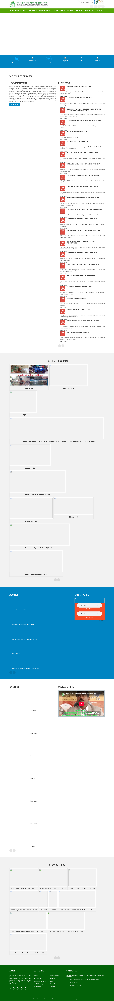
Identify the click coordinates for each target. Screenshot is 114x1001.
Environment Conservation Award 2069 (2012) (25, 639)
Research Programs (40, 981)
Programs (31, 10)
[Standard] (43, 899)
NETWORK (70, 10)
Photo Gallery (54, 984)
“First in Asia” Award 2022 (19, 610)
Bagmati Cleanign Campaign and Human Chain (81, 275)
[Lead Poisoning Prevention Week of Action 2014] (77, 899)
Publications (37, 987)
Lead (33, 846)
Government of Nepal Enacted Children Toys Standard (84, 209)
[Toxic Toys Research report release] (82, 877)
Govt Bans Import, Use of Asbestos (78, 332)
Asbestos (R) (30, 468)
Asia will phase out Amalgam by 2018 (78, 309)
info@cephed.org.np (75, 985)
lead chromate (68, 388)
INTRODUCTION (20, 10)
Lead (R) (23, 415)
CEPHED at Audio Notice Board (76, 298)
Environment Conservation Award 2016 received (82, 186)
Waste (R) (29, 388)
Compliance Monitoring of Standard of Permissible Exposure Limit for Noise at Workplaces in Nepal (57, 441)
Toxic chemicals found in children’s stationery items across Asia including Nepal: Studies (84, 109)
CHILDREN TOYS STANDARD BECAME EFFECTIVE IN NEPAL (83, 175)
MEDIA (78, 10)
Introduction (37, 978)
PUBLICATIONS (58, 10)
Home (12, 10)
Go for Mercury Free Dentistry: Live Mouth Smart (83, 198)
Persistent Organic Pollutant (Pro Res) (39, 548)
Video (51, 981)
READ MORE (12, 983)
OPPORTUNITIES (89, 10)
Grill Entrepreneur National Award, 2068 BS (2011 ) (26, 668)
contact (52, 987)
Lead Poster (33, 733)
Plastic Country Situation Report (37, 495)
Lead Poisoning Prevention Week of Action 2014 (77, 910)
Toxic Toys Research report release (82, 888)
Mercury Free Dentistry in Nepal (77, 141)
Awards (52, 978)
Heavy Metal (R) (31, 521)
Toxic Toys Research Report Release (24, 888)
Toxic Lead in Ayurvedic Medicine (77, 131)
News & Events (54, 976)
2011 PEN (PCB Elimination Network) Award (24, 654)
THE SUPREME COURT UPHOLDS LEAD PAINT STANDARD (82, 152)
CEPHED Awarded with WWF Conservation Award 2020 (84, 120)
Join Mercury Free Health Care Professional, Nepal (83, 264)
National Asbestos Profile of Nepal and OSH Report (83, 230)
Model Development (40, 984)
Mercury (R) (73, 517)
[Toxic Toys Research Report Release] (24, 877)
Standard (43, 910)
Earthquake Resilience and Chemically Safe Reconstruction (81, 242)
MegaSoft (81, 999)
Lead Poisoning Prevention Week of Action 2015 (82, 253)
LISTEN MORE (101, 621)
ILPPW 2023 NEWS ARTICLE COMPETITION (79, 86)
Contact (100, 10)
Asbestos (33, 710)
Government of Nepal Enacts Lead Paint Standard (83, 321)
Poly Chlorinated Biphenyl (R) (36, 574)
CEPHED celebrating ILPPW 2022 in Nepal (79, 97)
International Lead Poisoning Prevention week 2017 (83, 164)
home (36, 976)
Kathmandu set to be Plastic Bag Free (79, 287)
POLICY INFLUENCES (45, 10)
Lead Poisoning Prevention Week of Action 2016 (82, 219)
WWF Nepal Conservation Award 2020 (23, 624)
